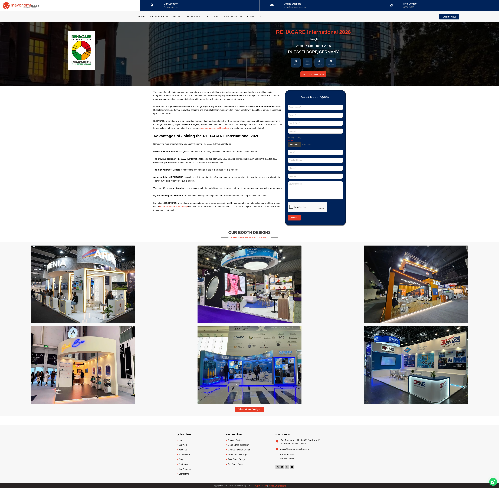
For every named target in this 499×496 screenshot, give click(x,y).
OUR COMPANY (231, 17)
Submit (294, 217)
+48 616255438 (287, 459)
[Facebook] (277, 467)
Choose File (294, 145)
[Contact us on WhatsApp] (493, 482)
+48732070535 (408, 7)
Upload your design (295, 137)
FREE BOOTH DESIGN (313, 74)
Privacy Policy (260, 486)
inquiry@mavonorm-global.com (295, 7)
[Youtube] (292, 467)
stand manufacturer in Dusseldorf (214, 128)
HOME (141, 17)
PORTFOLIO (212, 17)
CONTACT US (254, 17)
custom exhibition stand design (173, 206)
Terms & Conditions (277, 486)
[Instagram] (287, 467)
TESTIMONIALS (193, 17)
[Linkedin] (282, 467)
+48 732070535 (287, 454)
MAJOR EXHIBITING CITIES (163, 17)
